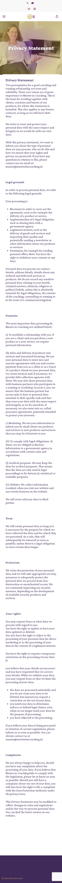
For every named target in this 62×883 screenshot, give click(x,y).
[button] (4, 16)
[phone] (28, 3)
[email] (32, 3)
